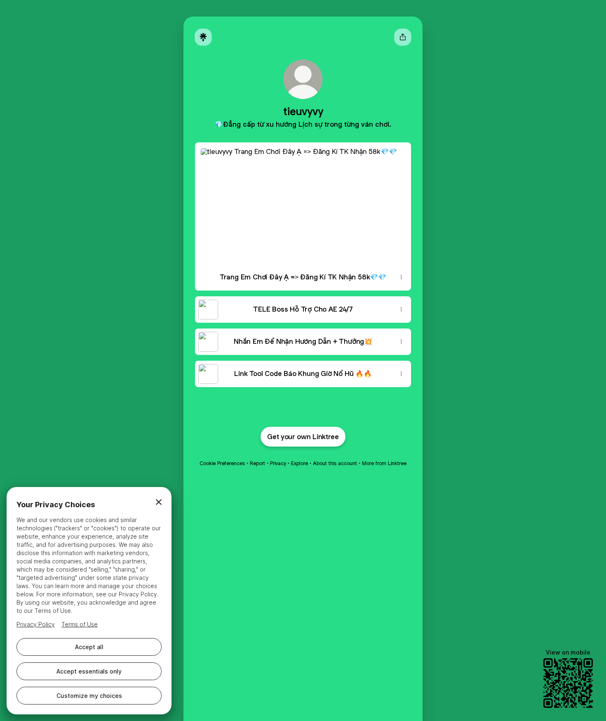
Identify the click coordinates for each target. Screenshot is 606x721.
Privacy (278, 463)
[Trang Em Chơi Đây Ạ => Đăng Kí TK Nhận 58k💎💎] (303, 203)
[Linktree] (203, 37)
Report (257, 463)
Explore (299, 463)
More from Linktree (384, 463)
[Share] (401, 277)
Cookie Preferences (222, 463)
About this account (335, 463)
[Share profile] (403, 37)
